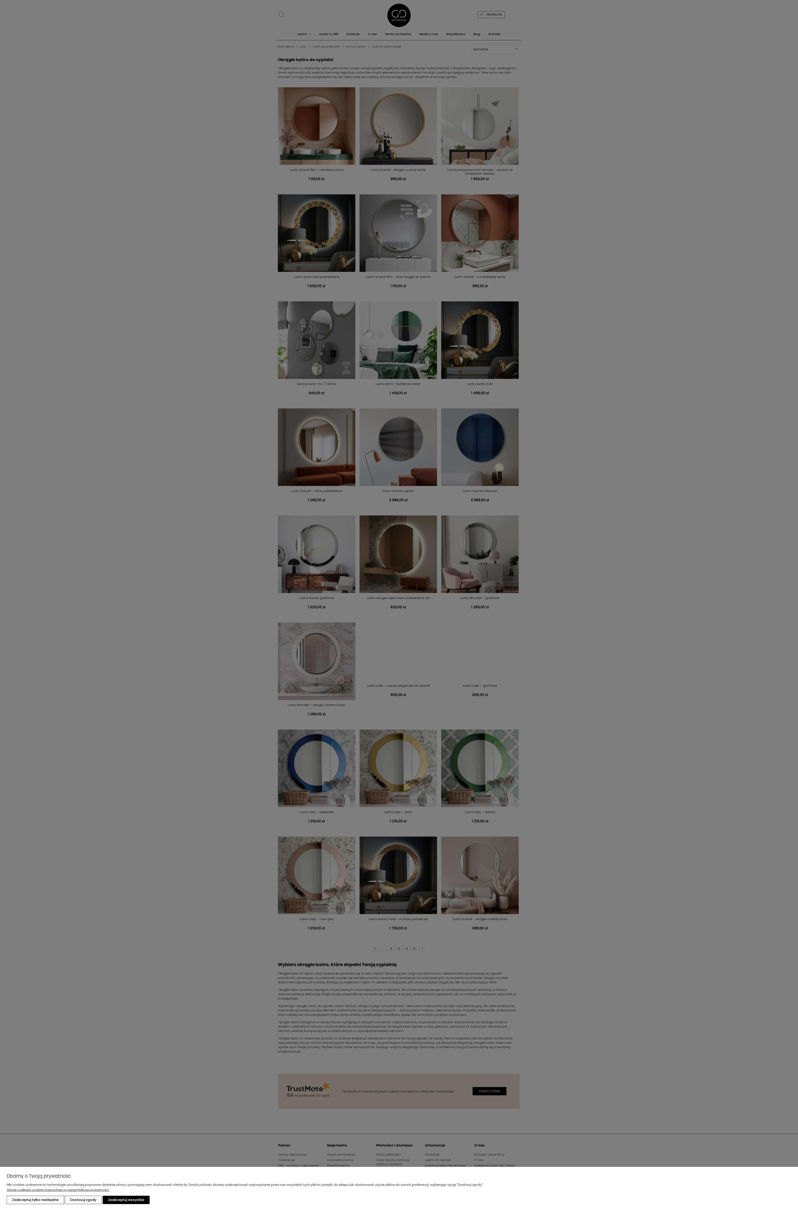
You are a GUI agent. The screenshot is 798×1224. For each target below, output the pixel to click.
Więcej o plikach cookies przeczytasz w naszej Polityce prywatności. (58, 1190)
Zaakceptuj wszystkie (126, 1199)
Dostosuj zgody (83, 1199)
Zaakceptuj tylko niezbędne (35, 1199)
